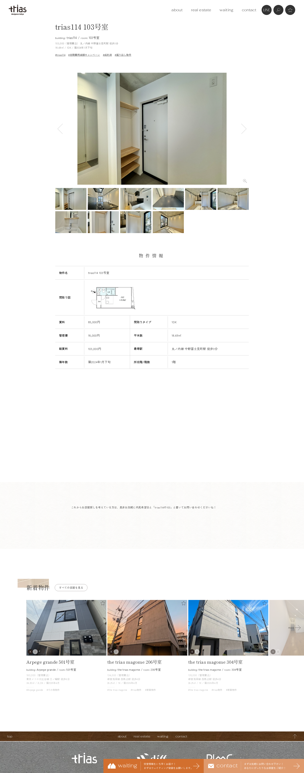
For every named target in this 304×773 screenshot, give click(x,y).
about (177, 9)
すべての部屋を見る (71, 587)
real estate (201, 9)
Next (243, 129)
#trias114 (60, 55)
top (9, 736)
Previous (60, 129)
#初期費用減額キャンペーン (84, 55)
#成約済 (107, 55)
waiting (226, 9)
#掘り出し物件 (123, 55)
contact (249, 9)
